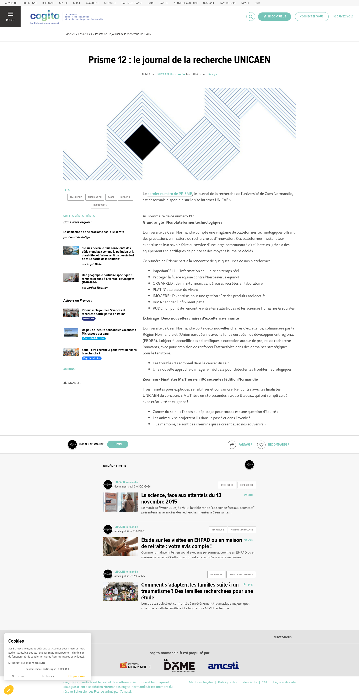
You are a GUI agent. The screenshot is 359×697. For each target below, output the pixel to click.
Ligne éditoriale (284, 682)
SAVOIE (245, 3)
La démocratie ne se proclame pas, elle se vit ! (93, 232)
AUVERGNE (11, 3)
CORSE (76, 3)
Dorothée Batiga (79, 237)
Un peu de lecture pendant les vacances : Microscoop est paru (109, 332)
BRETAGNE (48, 3)
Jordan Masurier (97, 288)
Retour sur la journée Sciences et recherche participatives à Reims (103, 312)
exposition (246, 485)
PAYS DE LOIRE (228, 3)
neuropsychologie (242, 529)
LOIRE (151, 3)
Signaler (74, 383)
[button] (9, 690)
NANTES (164, 3)
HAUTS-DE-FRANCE (132, 3)
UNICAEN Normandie (170, 74)
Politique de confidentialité (237, 682)
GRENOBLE (110, 3)
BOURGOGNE (30, 3)
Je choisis (48, 676)
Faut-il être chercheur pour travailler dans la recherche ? (109, 352)
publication (95, 197)
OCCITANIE (208, 3)
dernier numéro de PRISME (170, 193)
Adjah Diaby (94, 264)
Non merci (18, 676)
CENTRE (63, 3)
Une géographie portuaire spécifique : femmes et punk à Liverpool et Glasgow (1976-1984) (108, 279)
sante (111, 197)
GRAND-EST (92, 3)
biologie (125, 197)
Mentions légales (201, 682)
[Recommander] (261, 445)
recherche (76, 197)
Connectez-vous (312, 16)
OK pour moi (76, 676)
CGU (265, 682)
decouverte (100, 205)
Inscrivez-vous (343, 16)
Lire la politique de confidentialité (26, 663)
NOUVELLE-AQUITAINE (186, 3)
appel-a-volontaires (241, 574)
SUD (257, 3)
